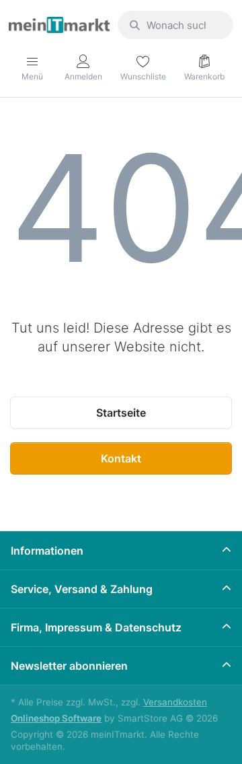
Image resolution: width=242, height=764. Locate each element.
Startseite (121, 412)
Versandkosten (175, 702)
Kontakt (121, 458)
